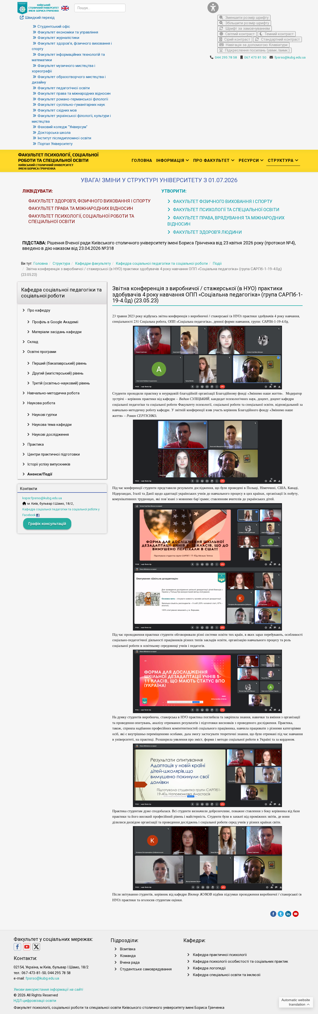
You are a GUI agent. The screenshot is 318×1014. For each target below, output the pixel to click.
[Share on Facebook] (273, 914)
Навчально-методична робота (53, 393)
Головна (142, 160)
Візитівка (127, 949)
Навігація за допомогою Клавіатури (256, 45)
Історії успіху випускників (48, 464)
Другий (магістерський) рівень (57, 373)
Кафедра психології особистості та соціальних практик (240, 961)
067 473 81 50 (255, 57)
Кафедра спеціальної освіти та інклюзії (226, 975)
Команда (128, 956)
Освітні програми (41, 351)
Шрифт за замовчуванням (247, 28)
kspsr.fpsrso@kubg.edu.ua (42, 498)
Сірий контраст (236, 39)
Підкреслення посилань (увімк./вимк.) (257, 50)
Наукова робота (40, 403)
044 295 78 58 (226, 57)
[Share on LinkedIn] (288, 914)
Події (217, 263)
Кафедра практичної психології (220, 955)
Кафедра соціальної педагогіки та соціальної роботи (162, 263)
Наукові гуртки (44, 414)
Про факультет (211, 160)
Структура (281, 160)
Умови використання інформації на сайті (48, 989)
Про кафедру (38, 310)
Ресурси (249, 160)
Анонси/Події (39, 474)
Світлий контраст (239, 34)
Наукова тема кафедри (51, 424)
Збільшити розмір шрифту (246, 23)
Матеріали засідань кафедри (56, 332)
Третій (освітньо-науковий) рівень (60, 383)
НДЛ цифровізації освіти (35, 1000)
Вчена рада (130, 962)
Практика (35, 444)
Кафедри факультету (93, 263)
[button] (254, 7)
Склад (32, 342)
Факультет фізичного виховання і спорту (222, 201)
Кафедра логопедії (209, 968)
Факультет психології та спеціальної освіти (225, 209)
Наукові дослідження (50, 434)
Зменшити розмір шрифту (246, 17)
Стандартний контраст (280, 39)
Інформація (170, 160)
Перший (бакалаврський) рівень (59, 363)
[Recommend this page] (296, 914)
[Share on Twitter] (281, 914)
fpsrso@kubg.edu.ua (290, 57)
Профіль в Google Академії (54, 322)
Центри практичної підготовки (53, 454)
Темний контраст (279, 34)
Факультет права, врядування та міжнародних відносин (225, 221)
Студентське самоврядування (146, 969)
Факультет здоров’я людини (207, 232)
